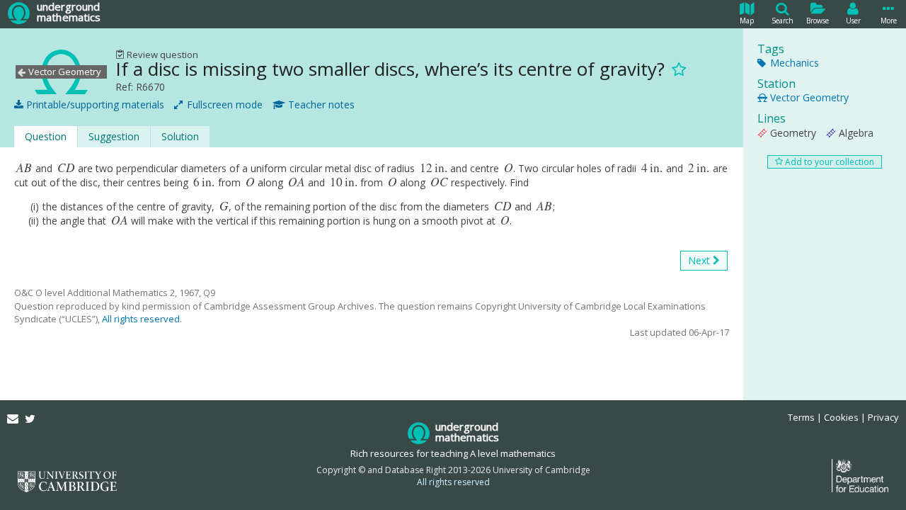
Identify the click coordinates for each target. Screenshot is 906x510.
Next (700, 260)
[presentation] (24, 168)
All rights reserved (141, 318)
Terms (801, 417)
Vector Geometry (808, 97)
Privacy (883, 417)
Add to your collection (828, 162)
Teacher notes (320, 104)
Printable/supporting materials (93, 104)
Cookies (841, 417)
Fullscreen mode (223, 104)
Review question (161, 55)
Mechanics (793, 62)
